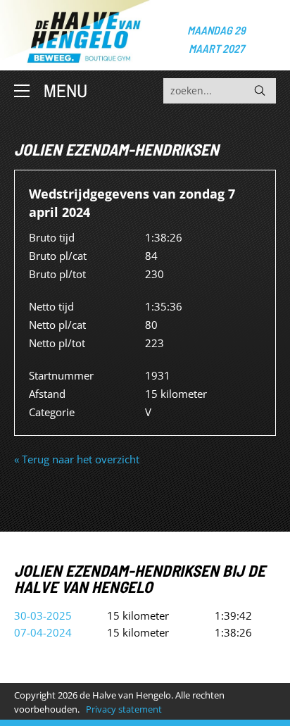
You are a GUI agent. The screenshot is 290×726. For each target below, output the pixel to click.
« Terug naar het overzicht (76, 459)
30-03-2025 (43, 615)
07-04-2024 (43, 632)
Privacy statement (124, 709)
